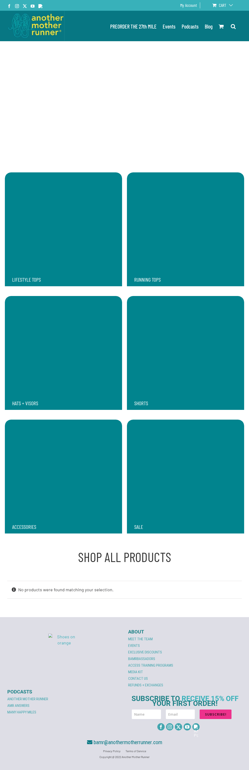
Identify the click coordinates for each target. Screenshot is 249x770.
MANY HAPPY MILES (21, 712)
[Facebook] (161, 727)
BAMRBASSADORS (141, 659)
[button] (233, 26)
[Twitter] (178, 727)
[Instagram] (169, 727)
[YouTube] (187, 727)
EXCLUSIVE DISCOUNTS (145, 652)
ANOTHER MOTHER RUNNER (27, 699)
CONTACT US (138, 678)
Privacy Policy (112, 751)
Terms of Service (135, 751)
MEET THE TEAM (140, 639)
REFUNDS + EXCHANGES (145, 685)
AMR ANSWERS (18, 705)
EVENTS (134, 645)
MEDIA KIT (135, 672)
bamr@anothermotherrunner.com (127, 742)
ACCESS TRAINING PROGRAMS (150, 665)
